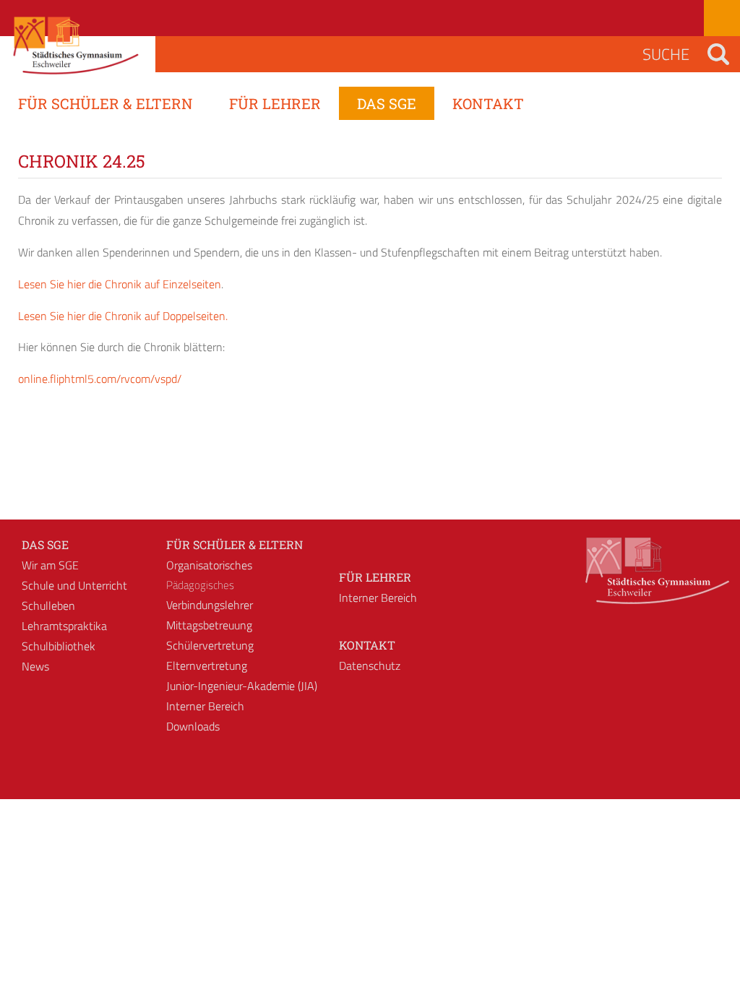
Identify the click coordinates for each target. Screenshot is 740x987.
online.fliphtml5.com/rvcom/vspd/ (99, 378)
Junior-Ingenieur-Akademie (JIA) (241, 685)
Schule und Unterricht (74, 585)
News (35, 666)
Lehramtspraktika (64, 625)
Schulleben (48, 605)
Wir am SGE (50, 565)
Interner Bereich (205, 706)
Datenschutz (369, 665)
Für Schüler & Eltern (234, 544)
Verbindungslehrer (209, 604)
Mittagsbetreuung (209, 625)
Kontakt (367, 644)
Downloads (193, 726)
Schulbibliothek (58, 646)
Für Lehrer (375, 577)
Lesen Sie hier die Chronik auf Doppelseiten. (123, 315)
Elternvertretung (206, 665)
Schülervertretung (210, 645)
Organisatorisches (209, 565)
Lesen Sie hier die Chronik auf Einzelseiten (119, 284)
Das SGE (45, 544)
